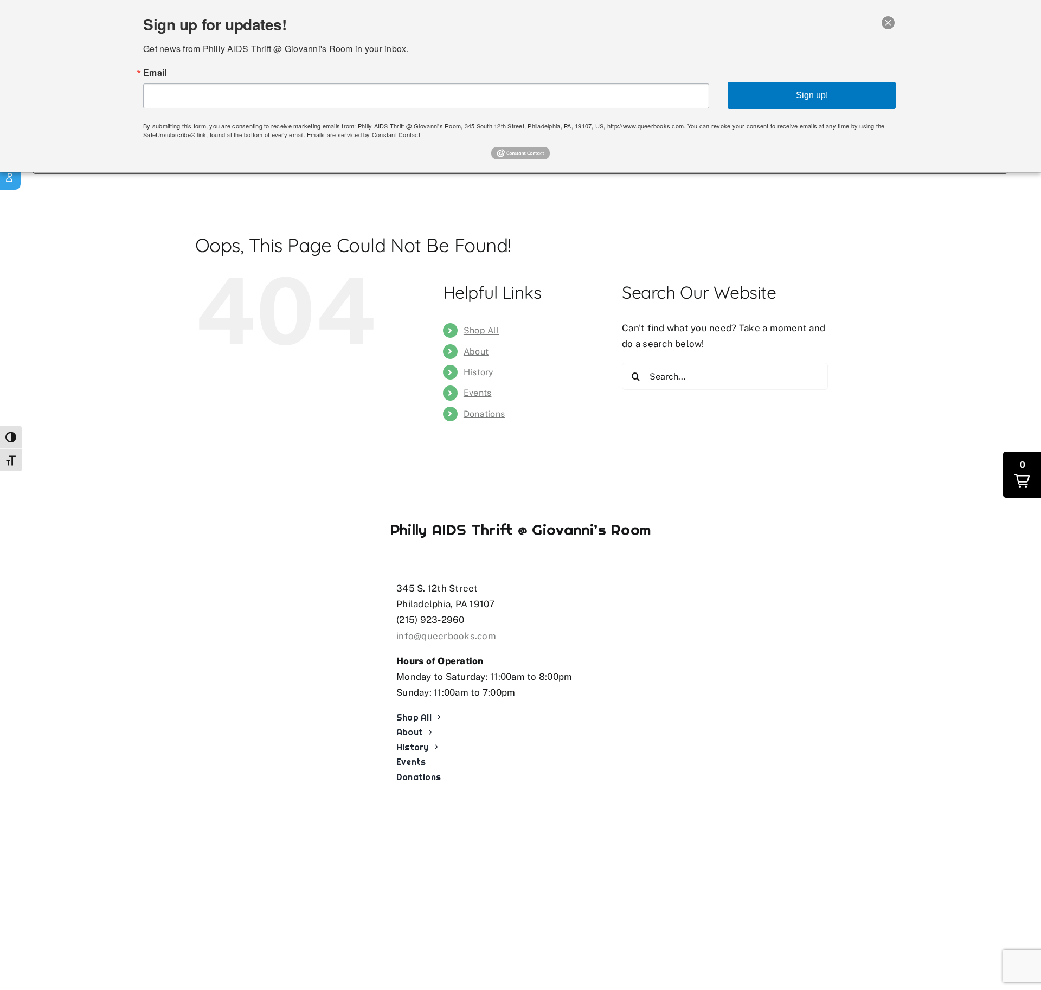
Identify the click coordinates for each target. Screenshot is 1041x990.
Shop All (481, 330)
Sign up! (812, 95)
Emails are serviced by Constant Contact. (364, 134)
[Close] (888, 22)
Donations (484, 414)
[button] (1022, 475)
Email (154, 72)
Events (478, 393)
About (476, 351)
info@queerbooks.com (446, 636)
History (479, 372)
